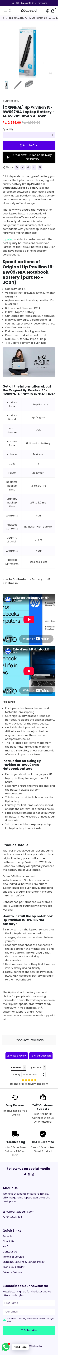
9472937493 (12, 1217)
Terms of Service (13, 1257)
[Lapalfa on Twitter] (25, 1174)
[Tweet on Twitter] (22, 167)
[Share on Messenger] (40, 167)
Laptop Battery (11, 100)
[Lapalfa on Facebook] (29, 1174)
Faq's (6, 1246)
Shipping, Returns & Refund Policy (23, 1262)
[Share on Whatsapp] (28, 167)
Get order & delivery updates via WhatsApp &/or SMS (30, 1320)
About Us (8, 1241)
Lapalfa (8, 239)
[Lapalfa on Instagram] (33, 1174)
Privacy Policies (12, 1272)
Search (7, 1236)
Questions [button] (35, 1067)
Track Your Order (13, 1267)
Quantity (8, 129)
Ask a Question (42, 1055)
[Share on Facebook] (17, 167)
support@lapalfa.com (18, 1212)
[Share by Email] (34, 167)
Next (52, 52)
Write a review (18, 1055)
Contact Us (10, 1251)
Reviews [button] (16, 1067)
